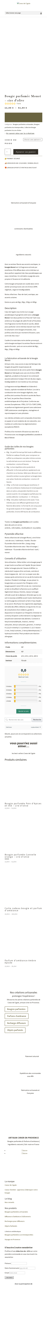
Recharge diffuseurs (16, 1023)
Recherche (37, 719)
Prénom (8, 1263)
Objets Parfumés (11, 1226)
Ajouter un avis (23, 711)
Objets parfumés (15, 1030)
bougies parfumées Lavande (29, 434)
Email (7, 1273)
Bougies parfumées (16, 1009)
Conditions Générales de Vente (19, 1322)
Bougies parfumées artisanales (23, 115)
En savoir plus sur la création (20, 133)
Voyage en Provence (12, 1239)
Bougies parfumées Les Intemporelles (19, 1235)
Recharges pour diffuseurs (14, 1221)
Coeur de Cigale (11, 1185)
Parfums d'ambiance (16, 1016)
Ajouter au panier (26, 151)
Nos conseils (9, 1202)
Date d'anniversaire (12, 1268)
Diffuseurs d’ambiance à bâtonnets (18, 1216)
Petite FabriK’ (34, 1325)
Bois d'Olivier (10, 437)
